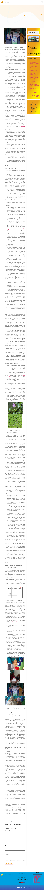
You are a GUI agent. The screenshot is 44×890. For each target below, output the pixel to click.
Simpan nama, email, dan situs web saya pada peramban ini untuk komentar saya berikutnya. (15, 861)
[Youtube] (22, 882)
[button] (42, 2)
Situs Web (7, 854)
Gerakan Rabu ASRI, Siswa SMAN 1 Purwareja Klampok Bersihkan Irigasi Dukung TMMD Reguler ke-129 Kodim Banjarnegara (34, 72)
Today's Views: (33, 105)
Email (6, 849)
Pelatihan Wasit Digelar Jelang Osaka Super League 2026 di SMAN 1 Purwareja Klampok (34, 63)
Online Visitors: (33, 104)
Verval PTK (36, 880)
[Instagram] (20, 882)
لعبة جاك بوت (12, 621)
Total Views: (33, 108)
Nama (6, 845)
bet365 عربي (17, 621)
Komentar (7, 830)
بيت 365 (23, 149)
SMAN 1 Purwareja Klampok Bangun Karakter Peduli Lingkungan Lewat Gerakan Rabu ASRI (34, 80)
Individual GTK (36, 877)
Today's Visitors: (33, 107)
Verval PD (36, 881)
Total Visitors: (33, 111)
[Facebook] (24, 882)
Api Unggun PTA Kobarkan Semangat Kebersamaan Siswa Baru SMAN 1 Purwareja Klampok (34, 87)
